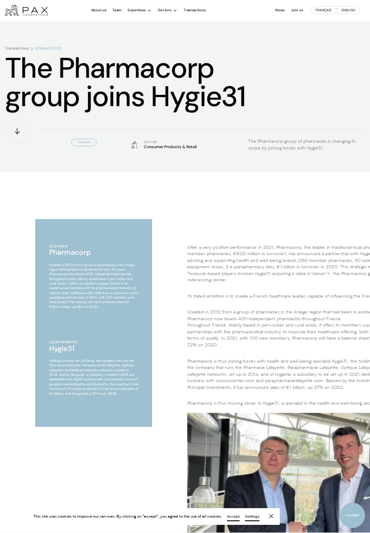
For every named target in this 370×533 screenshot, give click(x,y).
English (348, 10)
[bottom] (17, 131)
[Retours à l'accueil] (26, 10)
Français (323, 10)
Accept (233, 517)
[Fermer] (268, 513)
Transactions (17, 49)
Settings (252, 517)
